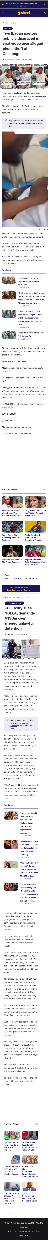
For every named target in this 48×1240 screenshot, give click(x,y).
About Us (12, 1231)
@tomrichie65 (8, 420)
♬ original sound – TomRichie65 (16, 433)
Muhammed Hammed (12, 60)
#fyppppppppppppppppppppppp (16, 427)
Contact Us (22, 1231)
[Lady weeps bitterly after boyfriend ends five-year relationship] (9, 280)
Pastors (17, 578)
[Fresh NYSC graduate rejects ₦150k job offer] (9, 335)
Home (6, 23)
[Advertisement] (24, 463)
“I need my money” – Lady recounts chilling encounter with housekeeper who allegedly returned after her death (30, 318)
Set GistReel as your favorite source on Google (21, 4)
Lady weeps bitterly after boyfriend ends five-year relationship (29, 281)
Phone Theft (31, 578)
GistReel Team (34, 1231)
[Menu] (3, 14)
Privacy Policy (24, 1235)
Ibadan (7, 578)
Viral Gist (14, 23)
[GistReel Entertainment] (24, 13)
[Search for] (45, 14)
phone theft (40, 96)
